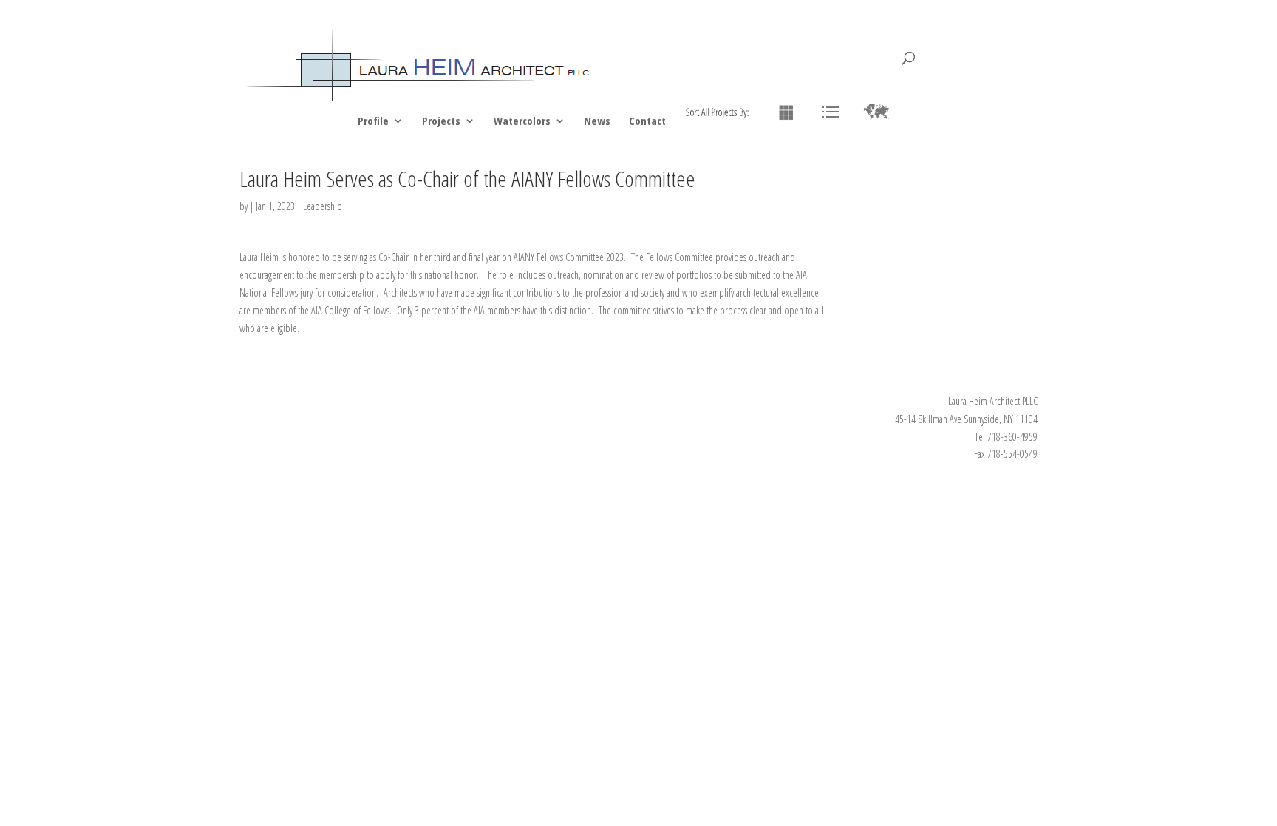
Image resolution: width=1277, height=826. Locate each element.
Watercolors (522, 121)
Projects (441, 121)
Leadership (322, 206)
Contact (647, 121)
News (597, 121)
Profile (373, 121)
